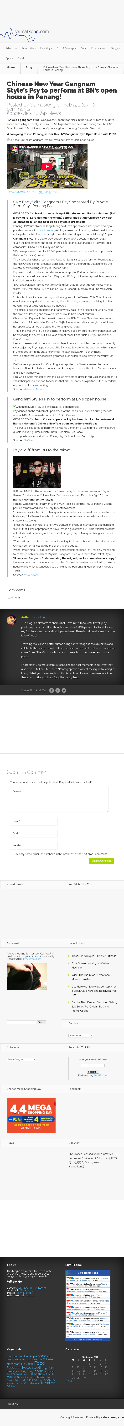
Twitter (63, 690)
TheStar (28, 440)
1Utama (18, 1356)
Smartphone (32, 1383)
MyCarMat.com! (32, 958)
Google (51, 690)
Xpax (13, 1386)
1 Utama (10, 1357)
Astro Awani (30, 575)
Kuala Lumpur (45, 230)
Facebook (57, 690)
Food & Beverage (66, 48)
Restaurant (11, 1383)
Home (11, 67)
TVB (8, 1386)
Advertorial (11, 48)
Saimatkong (43, 105)
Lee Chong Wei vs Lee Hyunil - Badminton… (87, 1279)
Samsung (20, 1383)
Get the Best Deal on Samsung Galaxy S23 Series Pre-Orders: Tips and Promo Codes (94, 1006)
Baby (49, 1357)
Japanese (49, 1371)
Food (39, 1363)
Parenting (46, 48)
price (40, 1380)
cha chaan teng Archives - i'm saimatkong (87, 1319)
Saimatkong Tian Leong (31, 1287)
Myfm (39, 1377)
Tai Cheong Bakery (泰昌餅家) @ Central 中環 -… (88, 1325)
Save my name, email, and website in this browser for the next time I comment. (60, 854)
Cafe (34, 1359)
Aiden (25, 1356)
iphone (39, 1371)
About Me (12, 1403)
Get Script (78, 1339)
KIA (8, 1374)
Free (9, 1371)
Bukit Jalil (27, 1360)
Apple (33, 1356)
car (40, 1359)
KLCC (13, 1374)
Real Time (87, 1339)
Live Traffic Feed (88, 1273)
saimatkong (24, 1292)
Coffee (29, 1363)
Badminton (15, 1359)
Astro (42, 1356)
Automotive (29, 48)
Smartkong (27, 1290)
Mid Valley (23, 1377)
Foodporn (14, 1368)
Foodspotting (34, 1367)
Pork (35, 1380)
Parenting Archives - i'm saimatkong (81, 1291)
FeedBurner (101, 1075)
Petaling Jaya (13, 1380)
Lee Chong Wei (38, 1373)
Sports (9, 58)
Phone (29, 1379)
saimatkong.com (112, 1417)
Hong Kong (26, 1371)
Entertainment (98, 48)
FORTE (51, 1368)
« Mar (68, 1380)
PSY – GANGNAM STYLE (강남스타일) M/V (32, 192)
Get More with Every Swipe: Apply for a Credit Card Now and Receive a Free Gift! (94, 991)
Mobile (32, 1377)
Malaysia (13, 1376)
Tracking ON (97, 1339)
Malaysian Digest (33, 389)
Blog (29, 67)
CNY (22, 1363)
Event (84, 48)
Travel (21, 58)
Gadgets (115, 48)
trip (53, 1383)
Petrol (22, 1380)
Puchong (49, 1379)
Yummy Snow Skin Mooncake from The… (86, 1308)
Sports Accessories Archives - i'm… (87, 1285)
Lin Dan (51, 1374)
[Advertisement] (59, 13)
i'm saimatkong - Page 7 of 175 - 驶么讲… (85, 1333)
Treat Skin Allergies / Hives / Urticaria (94, 956)
